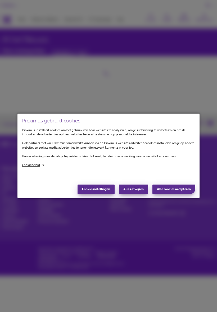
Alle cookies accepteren (174, 189)
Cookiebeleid (31, 164)
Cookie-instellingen (96, 189)
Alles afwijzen (133, 189)
